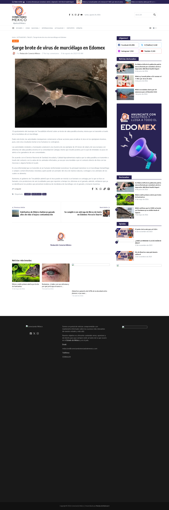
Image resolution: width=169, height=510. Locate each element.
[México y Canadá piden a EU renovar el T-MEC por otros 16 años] (74, 2)
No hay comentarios (51, 53)
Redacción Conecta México (30, 53)
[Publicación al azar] (150, 28)
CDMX (28, 28)
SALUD (29, 37)
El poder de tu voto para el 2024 (146, 229)
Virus (44, 194)
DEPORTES (70, 28)
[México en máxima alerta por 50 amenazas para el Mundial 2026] (123, 2)
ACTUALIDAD (59, 28)
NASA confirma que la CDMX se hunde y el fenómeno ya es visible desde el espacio (148, 210)
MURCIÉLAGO (36, 194)
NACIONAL (35, 28)
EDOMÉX (19, 28)
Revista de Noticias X (102, 506)
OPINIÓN (79, 28)
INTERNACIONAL (47, 28)
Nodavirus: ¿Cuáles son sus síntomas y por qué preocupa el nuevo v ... (55, 285)
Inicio (14, 37)
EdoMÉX (27, 194)
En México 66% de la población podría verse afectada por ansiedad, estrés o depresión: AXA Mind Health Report (148, 66)
